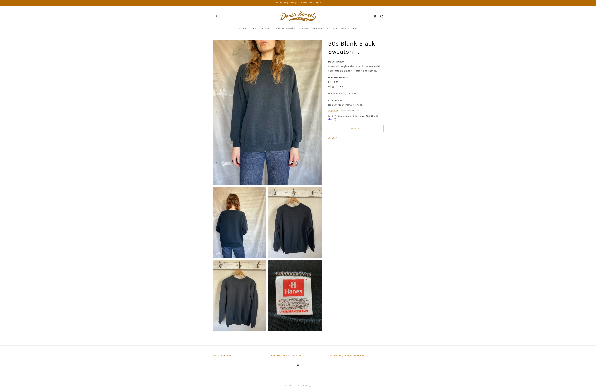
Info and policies (223, 355)
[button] (216, 16)
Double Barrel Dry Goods (301, 386)
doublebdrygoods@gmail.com (347, 355)
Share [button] (335, 138)
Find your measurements (286, 355)
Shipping (332, 110)
